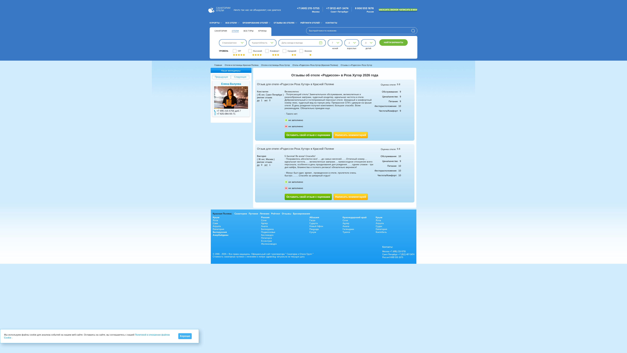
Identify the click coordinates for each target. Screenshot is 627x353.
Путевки (253, 213)
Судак (379, 226)
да (258, 100)
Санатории (221, 31)
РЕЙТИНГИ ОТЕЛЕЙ (310, 23)
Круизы (262, 31)
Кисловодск (267, 235)
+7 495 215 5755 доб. (228, 110)
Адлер (264, 223)
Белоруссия (220, 232)
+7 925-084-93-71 (226, 113)
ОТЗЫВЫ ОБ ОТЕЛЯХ (284, 23)
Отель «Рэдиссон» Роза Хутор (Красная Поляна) (315, 65)
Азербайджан (220, 235)
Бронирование (301, 213)
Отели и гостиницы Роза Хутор (275, 65)
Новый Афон (316, 226)
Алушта (217, 226)
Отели (235, 31)
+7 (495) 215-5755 (308, 8)
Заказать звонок (389, 9)
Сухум (312, 232)
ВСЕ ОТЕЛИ (231, 23)
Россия (265, 217)
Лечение (264, 213)
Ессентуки (266, 241)
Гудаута (313, 223)
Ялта (215, 220)
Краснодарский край (355, 217)
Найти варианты (393, 42)
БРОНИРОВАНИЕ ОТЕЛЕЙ (255, 23)
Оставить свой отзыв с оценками (308, 135)
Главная (218, 65)
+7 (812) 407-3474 (337, 8)
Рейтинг (275, 213)
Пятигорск (266, 238)
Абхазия (314, 217)
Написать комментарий (350, 135)
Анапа (264, 226)
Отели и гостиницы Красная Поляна (241, 65)
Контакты (331, 23)
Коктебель (381, 232)
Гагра (312, 220)
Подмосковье (268, 232)
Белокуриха (267, 229)
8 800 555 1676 (364, 8)
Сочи (263, 220)
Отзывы (286, 213)
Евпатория (218, 229)
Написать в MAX (408, 9)
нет (266, 100)
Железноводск (269, 244)
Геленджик (348, 229)
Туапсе (346, 232)
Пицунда (314, 229)
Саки (215, 223)
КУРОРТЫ (215, 23)
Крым (216, 217)
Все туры (248, 31)
